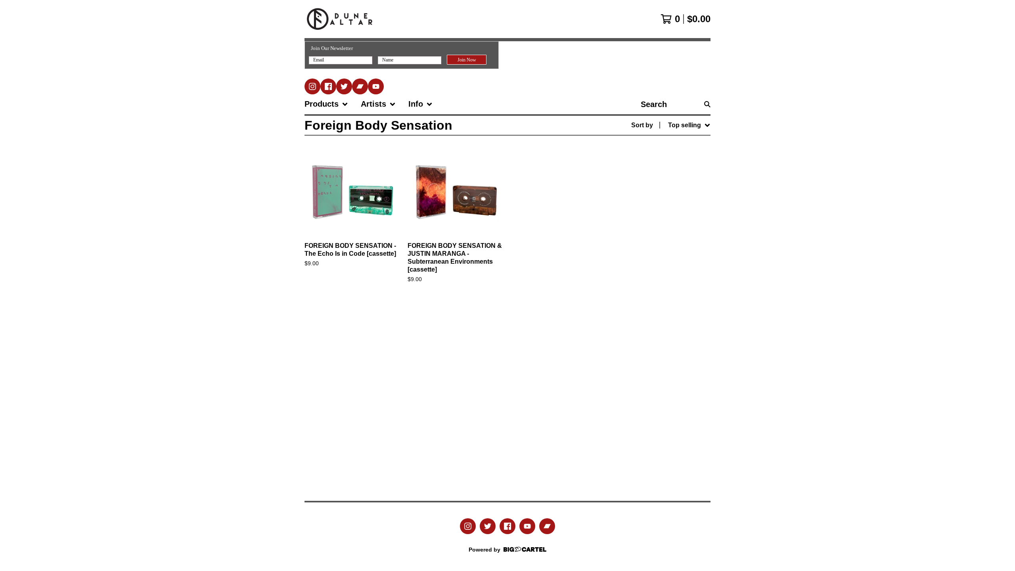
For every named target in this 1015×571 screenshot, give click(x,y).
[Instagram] (312, 86)
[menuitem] (326, 104)
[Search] (707, 104)
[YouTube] (376, 86)
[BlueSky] (344, 86)
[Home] (339, 19)
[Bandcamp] (360, 86)
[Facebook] (328, 86)
